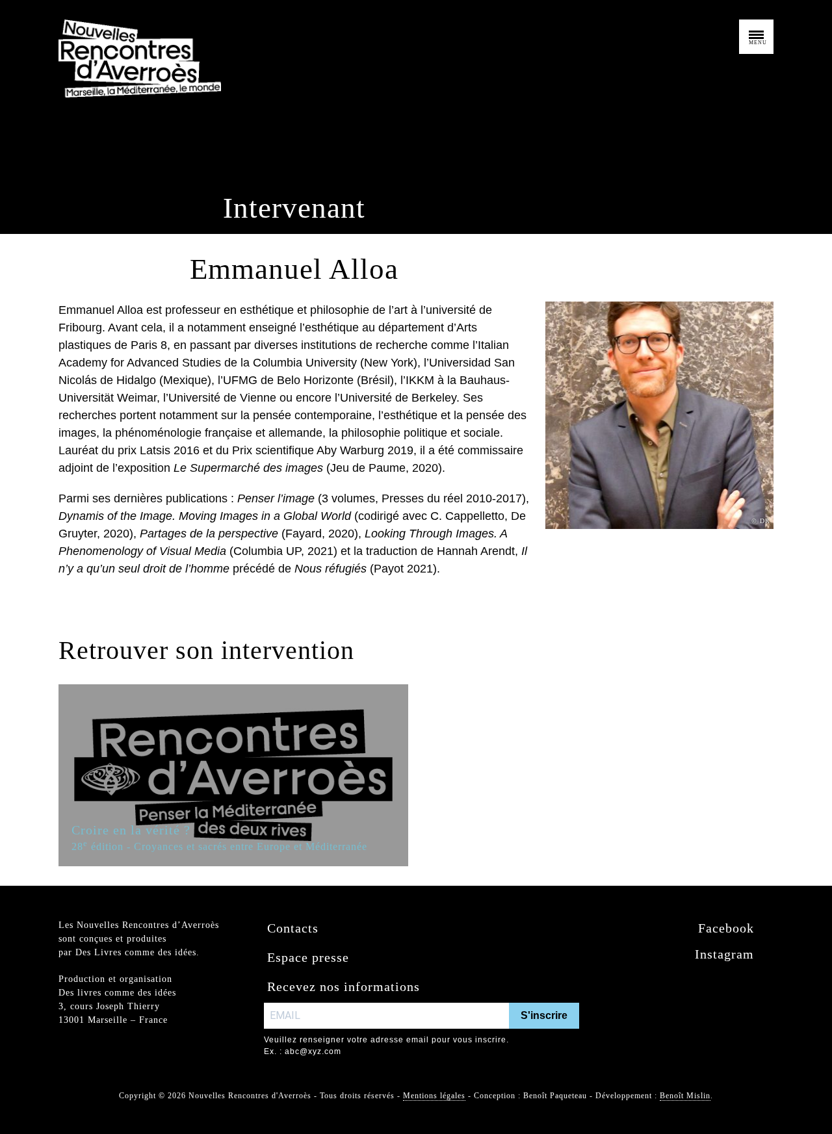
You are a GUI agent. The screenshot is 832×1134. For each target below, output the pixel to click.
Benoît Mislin (685, 1095)
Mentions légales (434, 1095)
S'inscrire (544, 1015)
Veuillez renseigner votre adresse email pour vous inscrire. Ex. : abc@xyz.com (386, 1045)
